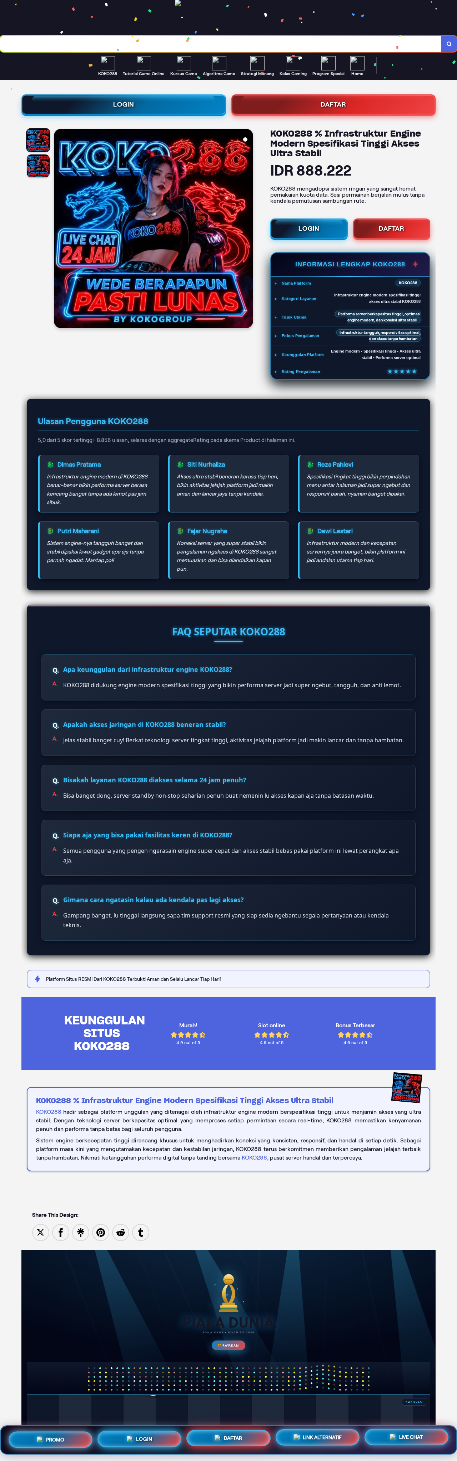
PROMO (55, 1438)
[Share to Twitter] (40, 1232)
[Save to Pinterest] (100, 1232)
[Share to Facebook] (60, 1232)
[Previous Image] (59, 229)
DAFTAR (333, 104)
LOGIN (123, 104)
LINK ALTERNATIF (322, 1437)
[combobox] (221, 44)
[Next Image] (247, 229)
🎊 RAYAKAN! (228, 1345)
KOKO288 (48, 1112)
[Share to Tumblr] (140, 1232)
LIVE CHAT (411, 1438)
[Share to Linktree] (80, 1232)
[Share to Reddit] (120, 1232)
